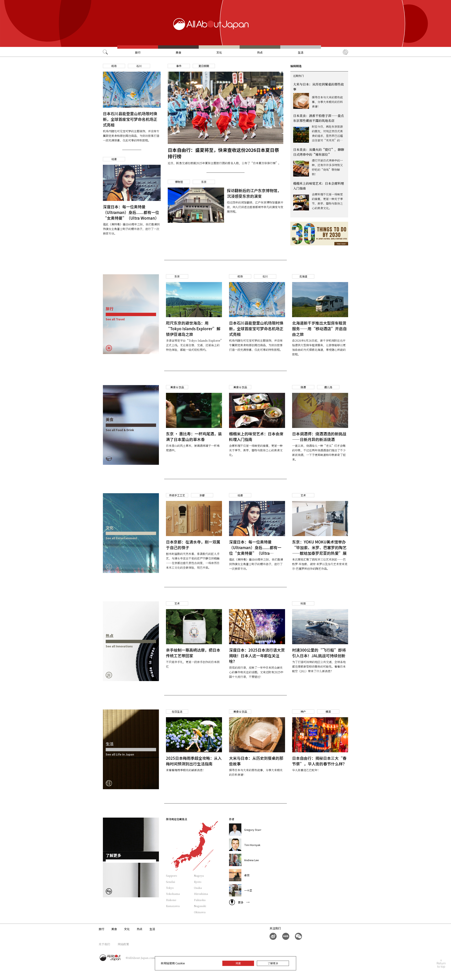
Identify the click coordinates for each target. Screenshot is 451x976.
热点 (260, 52)
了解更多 (273, 963)
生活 (300, 52)
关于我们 (104, 944)
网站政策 (123, 944)
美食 (178, 52)
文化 (219, 52)
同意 (238, 963)
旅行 (138, 52)
